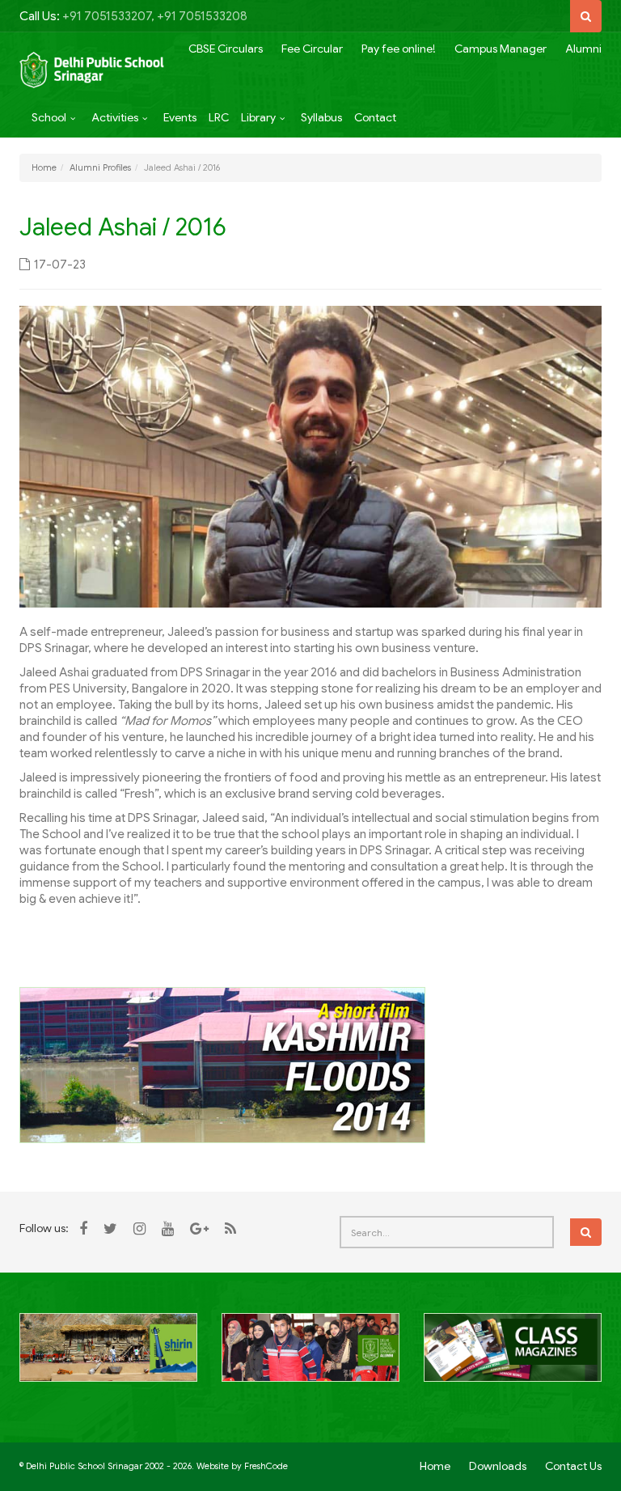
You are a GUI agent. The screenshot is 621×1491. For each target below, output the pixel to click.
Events (179, 117)
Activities (114, 117)
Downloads (497, 1466)
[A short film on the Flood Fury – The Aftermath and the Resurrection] (222, 1064)
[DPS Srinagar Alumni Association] (310, 1356)
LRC (219, 117)
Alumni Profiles (100, 167)
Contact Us (573, 1466)
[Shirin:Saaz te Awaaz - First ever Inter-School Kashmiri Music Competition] (108, 1356)
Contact (375, 117)
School (49, 117)
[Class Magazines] (513, 1356)
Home (44, 167)
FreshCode (266, 1466)
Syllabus (321, 117)
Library (258, 117)
